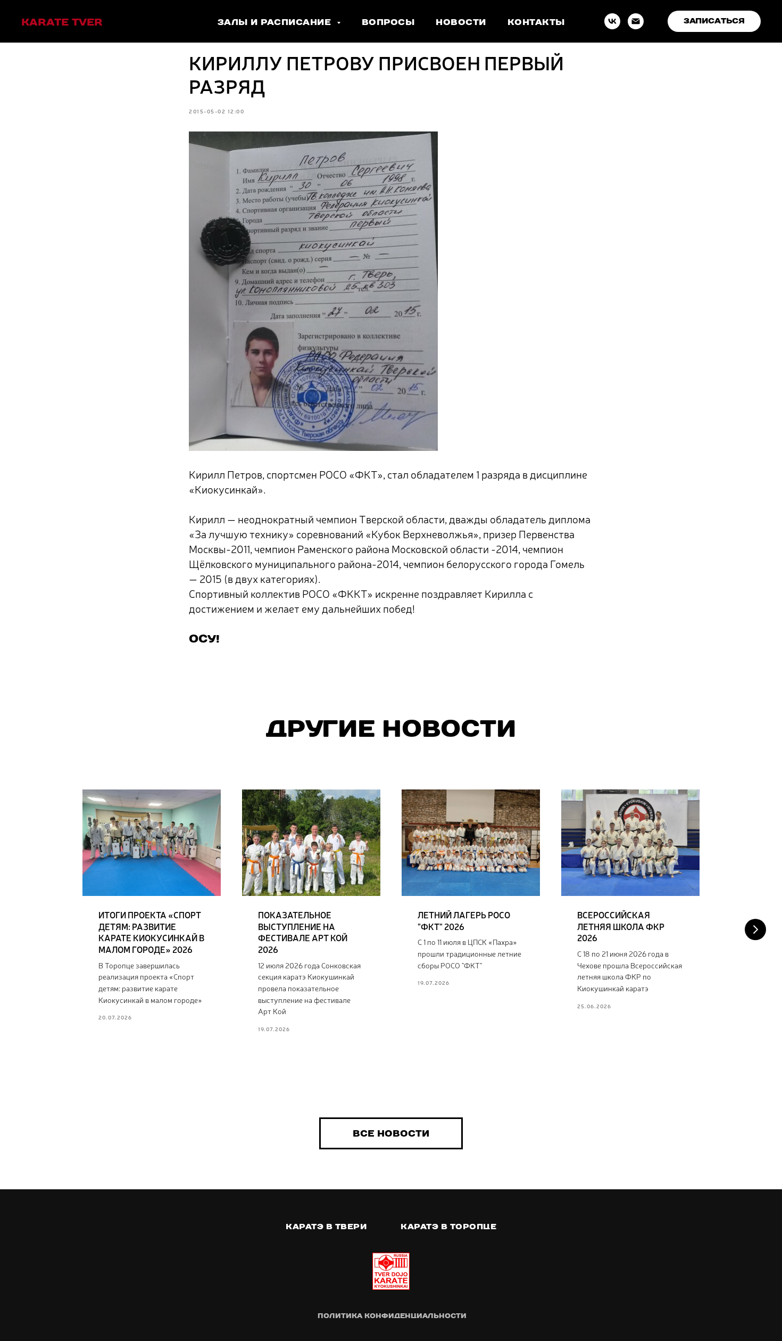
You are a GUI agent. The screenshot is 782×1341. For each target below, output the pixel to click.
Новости (461, 22)
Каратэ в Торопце (448, 1226)
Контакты (536, 22)
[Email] (636, 21)
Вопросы (388, 22)
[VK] (612, 21)
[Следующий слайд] (755, 929)
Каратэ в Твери (326, 1226)
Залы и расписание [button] (276, 22)
